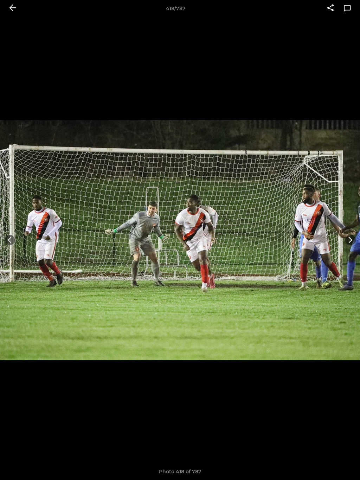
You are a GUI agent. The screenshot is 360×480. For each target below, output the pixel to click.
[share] (330, 8)
